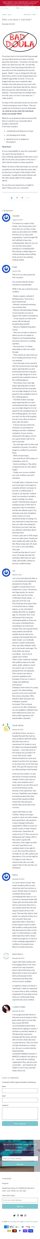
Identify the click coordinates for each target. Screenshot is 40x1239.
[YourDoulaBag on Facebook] (18, 1215)
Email (4, 1096)
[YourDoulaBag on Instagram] (25, 1215)
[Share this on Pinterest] (22, 197)
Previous (27, 14)
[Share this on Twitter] (11, 197)
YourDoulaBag (12, 1221)
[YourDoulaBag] (20, 8)
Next (34, 14)
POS (18, 1221)
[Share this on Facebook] (17, 197)
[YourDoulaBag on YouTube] (21, 1215)
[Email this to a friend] (28, 197)
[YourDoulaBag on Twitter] (14, 1215)
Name (4, 1086)
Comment (5, 1105)
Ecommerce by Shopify (30, 1221)
